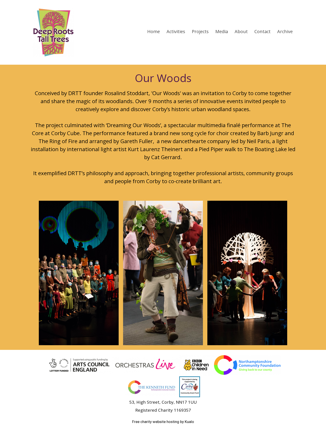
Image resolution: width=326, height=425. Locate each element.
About (241, 31)
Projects (200, 31)
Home (153, 31)
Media (221, 31)
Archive (285, 31)
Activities (176, 31)
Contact (262, 31)
